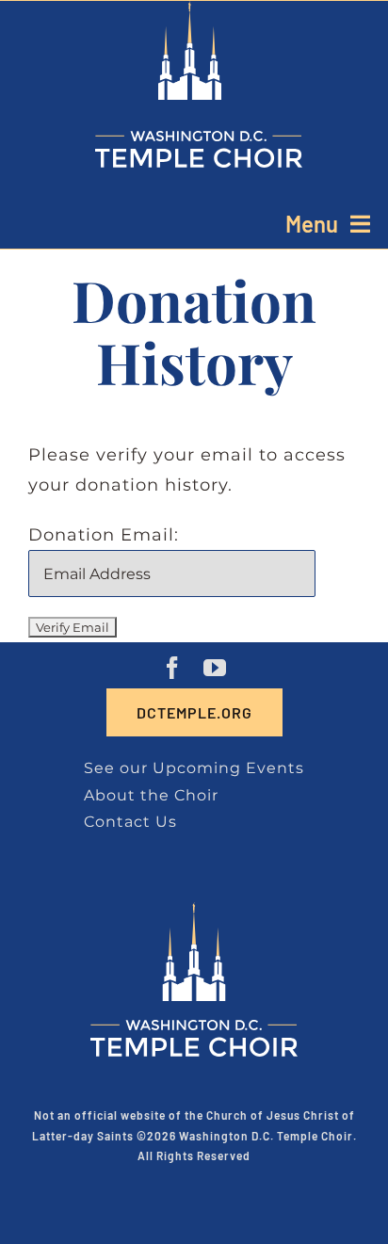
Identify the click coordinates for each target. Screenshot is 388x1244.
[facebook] (173, 667)
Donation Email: (103, 535)
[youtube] (215, 667)
